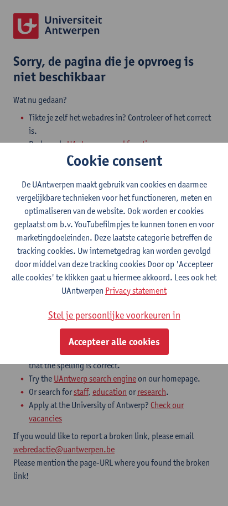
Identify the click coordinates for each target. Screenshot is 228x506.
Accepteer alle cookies (114, 342)
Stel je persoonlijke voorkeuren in (114, 315)
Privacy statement (136, 290)
